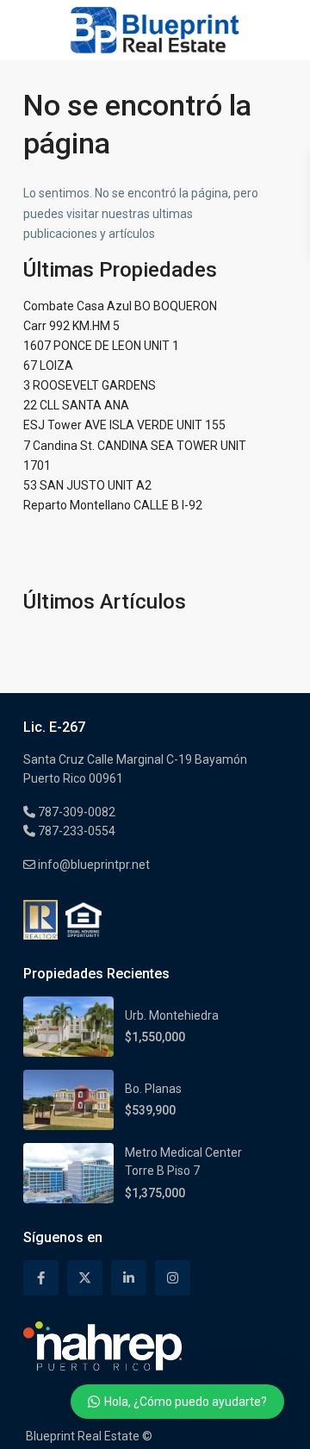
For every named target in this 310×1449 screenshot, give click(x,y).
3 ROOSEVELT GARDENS (89, 385)
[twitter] (84, 1278)
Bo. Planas (153, 1089)
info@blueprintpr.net (92, 864)
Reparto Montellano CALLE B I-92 (112, 505)
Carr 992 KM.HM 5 (71, 326)
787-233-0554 (75, 831)
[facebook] (41, 1278)
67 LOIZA (48, 365)
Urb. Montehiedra (172, 1015)
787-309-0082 (75, 812)
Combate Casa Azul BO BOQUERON (120, 306)
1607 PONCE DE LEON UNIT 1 (101, 346)
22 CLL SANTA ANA (76, 405)
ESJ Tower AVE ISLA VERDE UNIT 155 (124, 425)
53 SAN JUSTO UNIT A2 (87, 485)
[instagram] (172, 1278)
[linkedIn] (128, 1278)
